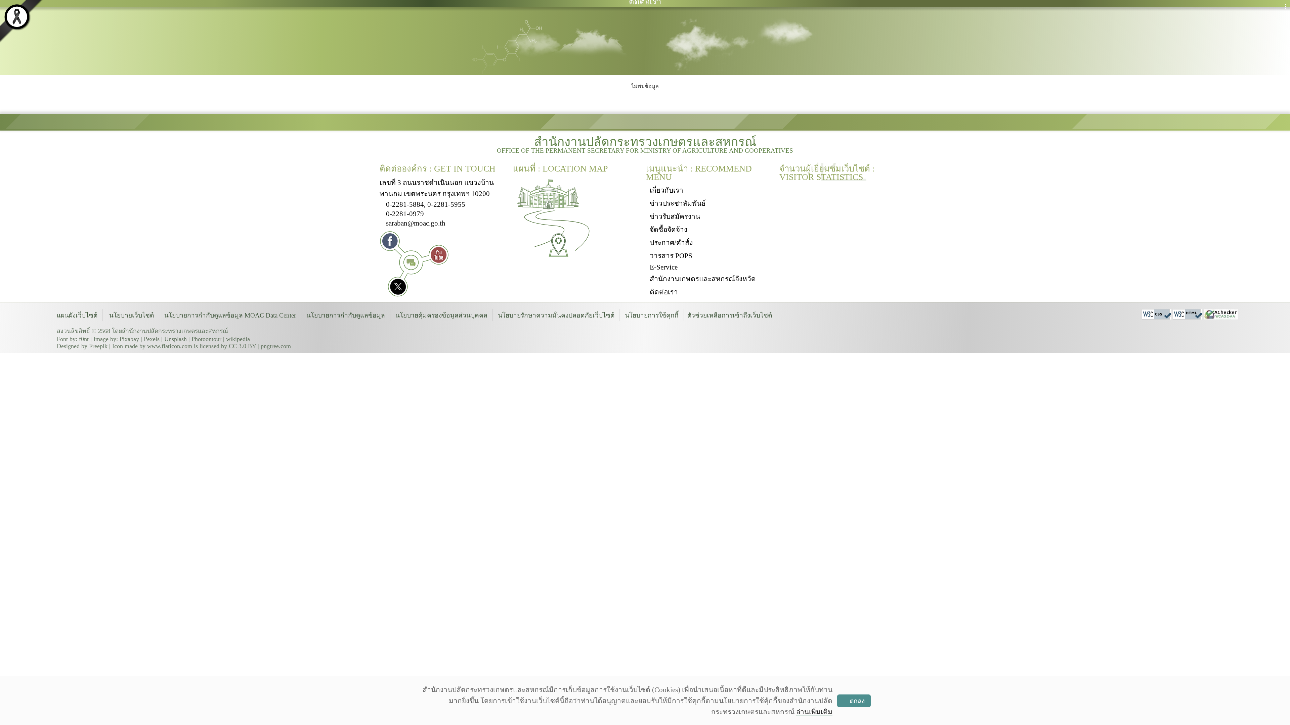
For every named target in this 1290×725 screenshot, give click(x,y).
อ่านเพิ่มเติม (814, 712)
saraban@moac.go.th (415, 223)
